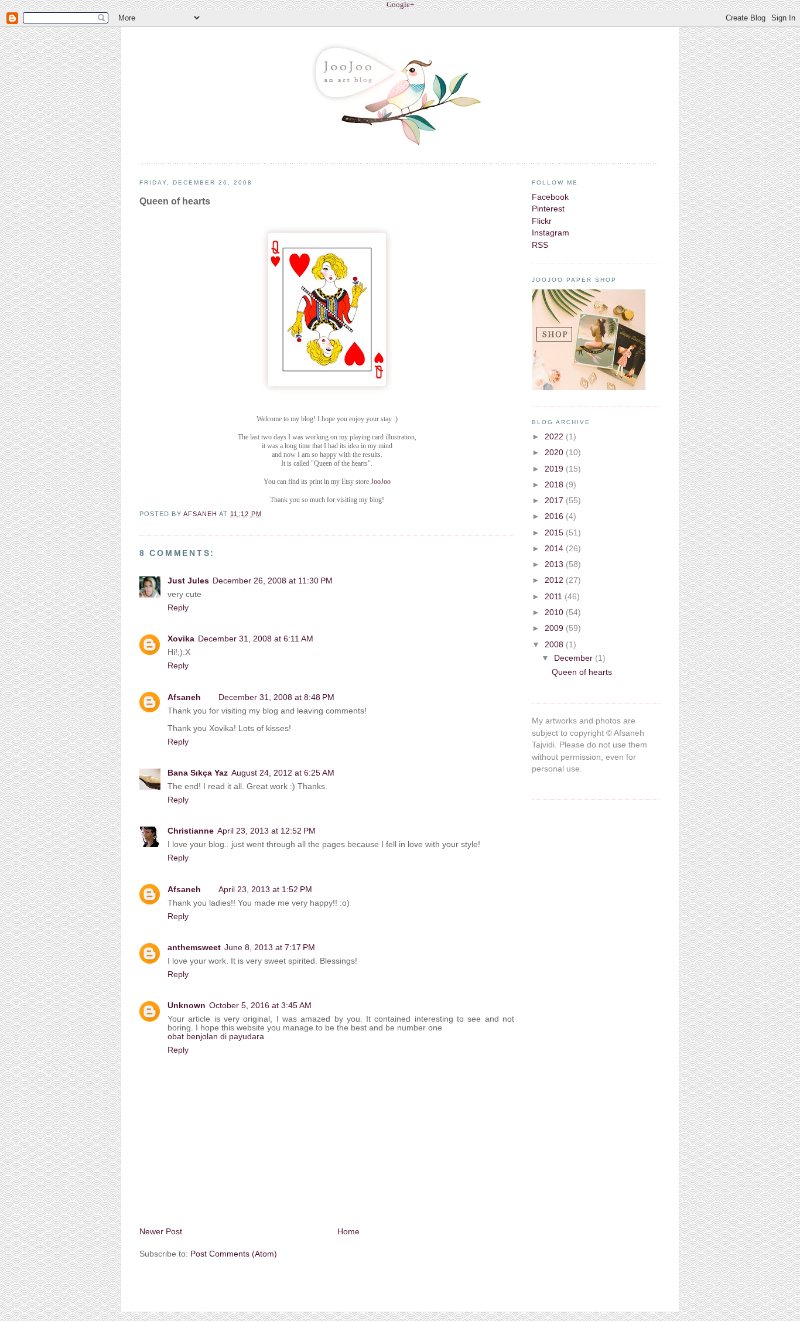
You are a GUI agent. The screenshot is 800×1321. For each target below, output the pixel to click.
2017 (555, 500)
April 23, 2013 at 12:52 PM (266, 831)
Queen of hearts (582, 672)
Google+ (400, 4)
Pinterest (548, 208)
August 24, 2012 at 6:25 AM (282, 773)
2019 (555, 469)
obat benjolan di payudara (215, 1036)
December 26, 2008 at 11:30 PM (273, 580)
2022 (555, 436)
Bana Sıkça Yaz (197, 773)
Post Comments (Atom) (233, 1254)
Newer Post (160, 1231)
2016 (555, 516)
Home (348, 1231)
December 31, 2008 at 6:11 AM (255, 638)
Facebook (550, 197)
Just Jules (188, 580)
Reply (178, 607)
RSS (540, 245)
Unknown (186, 1005)
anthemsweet (194, 947)
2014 (555, 548)
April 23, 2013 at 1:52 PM (265, 889)
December (574, 658)
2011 (555, 596)
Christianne (190, 831)
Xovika (180, 638)
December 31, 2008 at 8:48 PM (276, 697)
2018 (555, 484)
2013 (555, 564)
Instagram (550, 232)
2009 (555, 628)
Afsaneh (201, 513)
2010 (555, 612)
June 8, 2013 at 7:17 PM (269, 947)
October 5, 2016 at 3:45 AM (260, 1005)
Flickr (542, 221)
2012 (555, 580)
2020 (555, 452)
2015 (555, 532)
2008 (555, 644)
